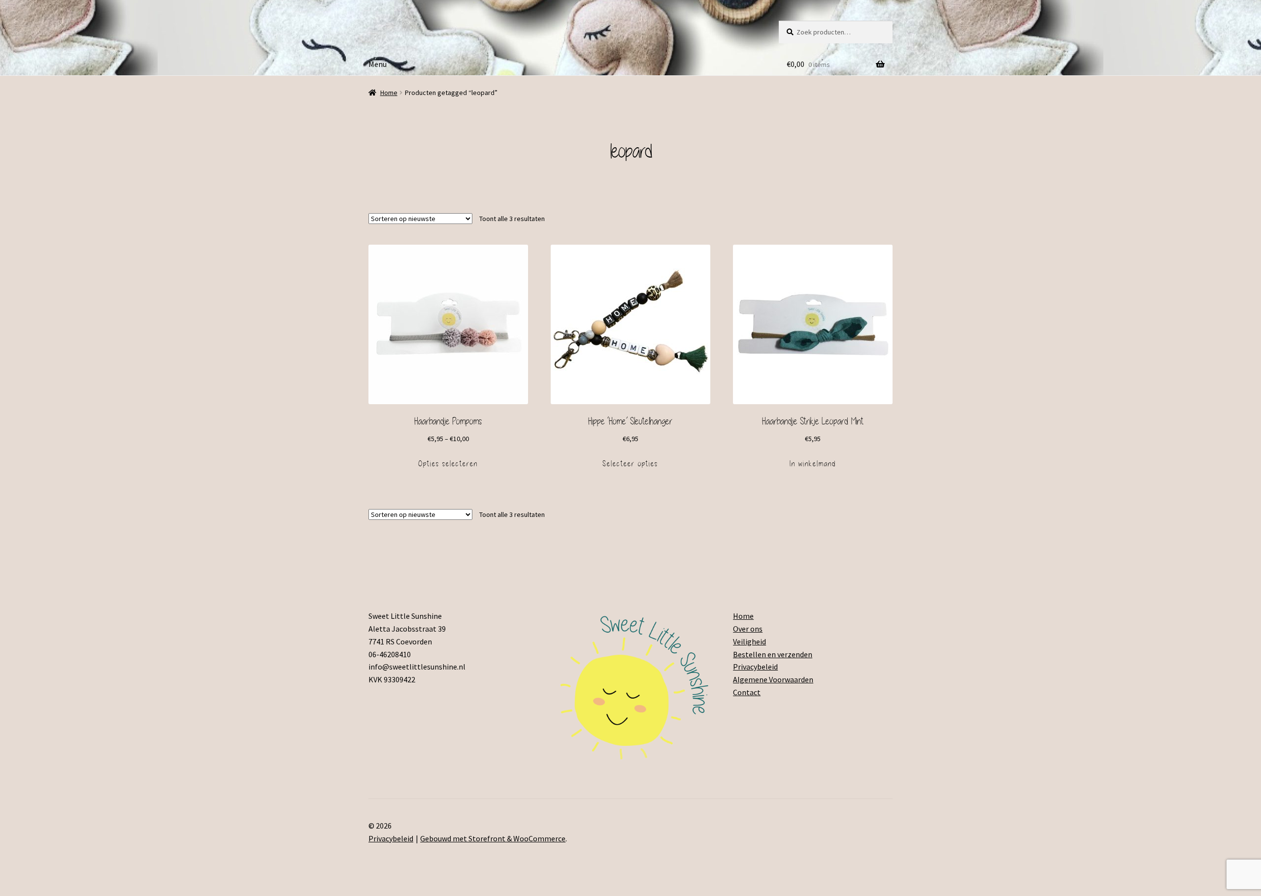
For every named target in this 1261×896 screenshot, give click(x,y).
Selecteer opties (630, 463)
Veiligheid (749, 641)
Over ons (748, 629)
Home (389, 92)
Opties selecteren (448, 463)
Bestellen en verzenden (772, 654)
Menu (377, 64)
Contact (747, 692)
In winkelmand (813, 463)
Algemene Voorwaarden (773, 679)
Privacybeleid (755, 667)
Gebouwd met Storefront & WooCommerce (492, 838)
